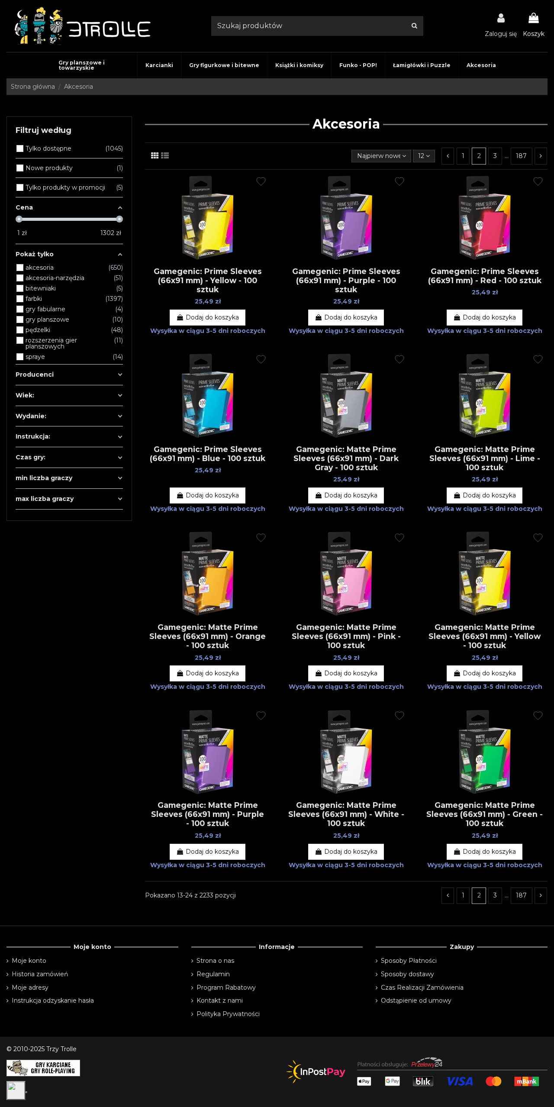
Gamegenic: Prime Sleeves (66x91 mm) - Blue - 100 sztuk (207, 454)
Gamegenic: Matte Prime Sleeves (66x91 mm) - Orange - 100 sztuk (207, 636)
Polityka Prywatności (228, 1014)
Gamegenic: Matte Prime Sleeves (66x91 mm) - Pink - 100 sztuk (346, 636)
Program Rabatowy (226, 987)
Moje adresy (30, 987)
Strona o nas (215, 961)
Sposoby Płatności (409, 961)
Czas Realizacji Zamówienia (422, 987)
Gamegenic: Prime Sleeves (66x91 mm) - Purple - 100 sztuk (346, 280)
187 (521, 156)
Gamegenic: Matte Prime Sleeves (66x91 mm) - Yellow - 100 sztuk (484, 636)
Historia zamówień (40, 974)
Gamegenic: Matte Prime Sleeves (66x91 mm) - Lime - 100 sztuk (484, 458)
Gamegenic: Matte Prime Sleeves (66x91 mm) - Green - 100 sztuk (484, 814)
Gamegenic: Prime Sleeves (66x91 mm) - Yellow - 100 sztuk (208, 280)
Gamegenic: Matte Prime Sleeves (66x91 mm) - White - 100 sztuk (346, 814)
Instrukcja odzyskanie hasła (53, 1000)
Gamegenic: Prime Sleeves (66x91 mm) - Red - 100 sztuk (484, 276)
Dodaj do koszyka (212, 317)
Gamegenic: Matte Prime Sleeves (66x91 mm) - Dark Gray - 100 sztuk (346, 458)
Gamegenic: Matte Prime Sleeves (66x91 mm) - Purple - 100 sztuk (207, 814)
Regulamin (213, 974)
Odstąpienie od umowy (416, 1000)
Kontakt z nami (219, 1000)
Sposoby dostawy (407, 974)
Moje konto (29, 961)
